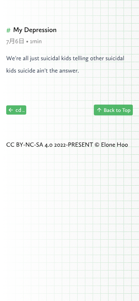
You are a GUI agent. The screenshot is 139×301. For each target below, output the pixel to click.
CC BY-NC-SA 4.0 (29, 145)
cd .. (20, 110)
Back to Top (117, 110)
